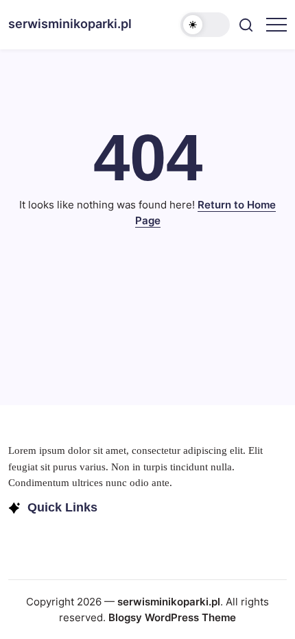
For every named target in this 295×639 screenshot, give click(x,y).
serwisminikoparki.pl (70, 23)
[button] (205, 24)
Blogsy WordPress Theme (172, 617)
